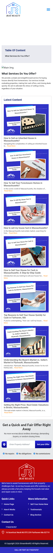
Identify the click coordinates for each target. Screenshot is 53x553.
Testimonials (36, 509)
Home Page (9, 504)
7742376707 (11, 527)
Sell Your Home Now (39, 504)
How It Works (9, 509)
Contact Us (8, 515)
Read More (11, 146)
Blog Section (35, 515)
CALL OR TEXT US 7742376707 (27, 550)
